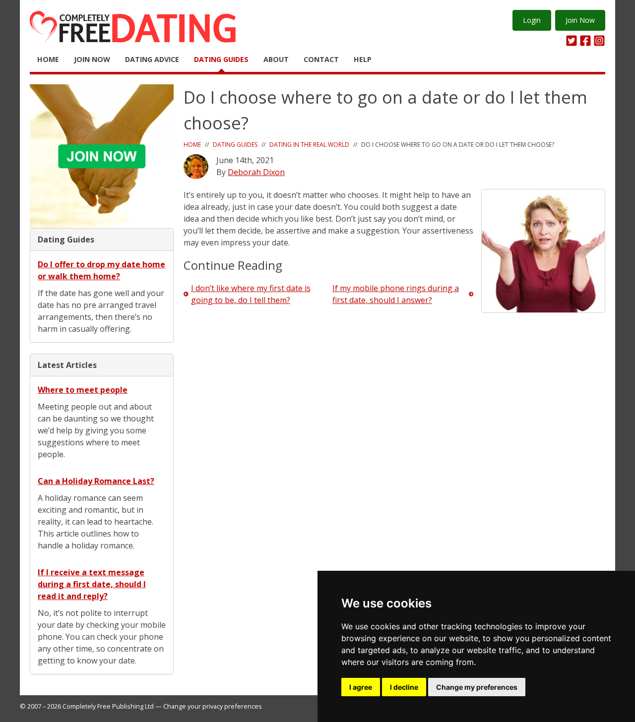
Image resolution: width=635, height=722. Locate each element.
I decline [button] (404, 687)
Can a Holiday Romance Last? (96, 481)
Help (363, 59)
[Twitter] (571, 41)
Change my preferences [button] (476, 687)
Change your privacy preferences (212, 706)
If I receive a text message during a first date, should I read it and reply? (92, 584)
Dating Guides (221, 59)
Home (48, 59)
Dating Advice (152, 59)
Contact (321, 59)
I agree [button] (360, 687)
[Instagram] (599, 41)
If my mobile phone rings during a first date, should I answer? (395, 294)
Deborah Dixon (256, 172)
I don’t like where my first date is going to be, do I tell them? (251, 294)
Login (532, 20)
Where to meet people (82, 389)
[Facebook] (585, 41)
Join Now (580, 20)
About (276, 59)
